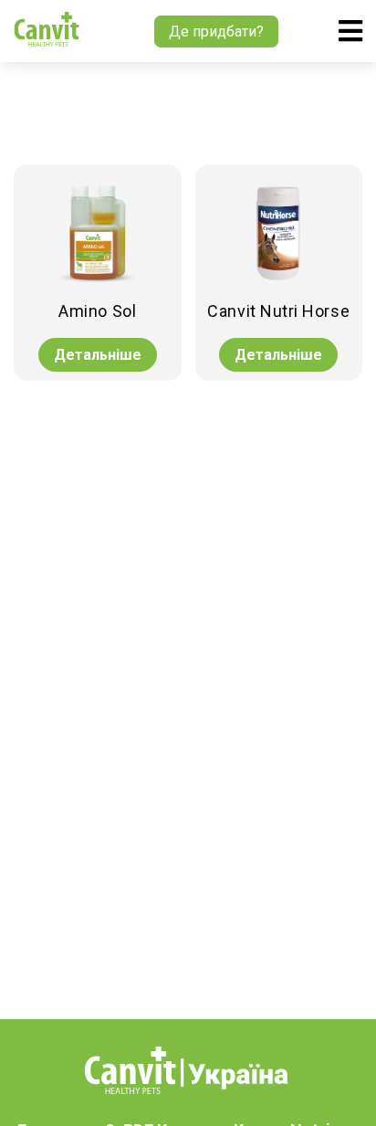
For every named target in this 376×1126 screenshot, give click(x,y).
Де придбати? (216, 31)
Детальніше (97, 354)
